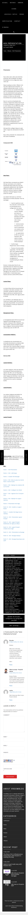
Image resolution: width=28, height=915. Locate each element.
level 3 (12, 580)
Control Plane (9, 565)
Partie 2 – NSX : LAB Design (10, 473)
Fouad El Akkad (9, 47)
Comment (6, 715)
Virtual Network (9, 607)
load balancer (9, 583)
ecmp (6, 571)
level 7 (17, 581)
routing (18, 601)
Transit (16, 606)
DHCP (13, 566)
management (17, 584)
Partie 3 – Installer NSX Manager (11, 476)
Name (5, 736)
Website (5, 752)
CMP (20, 562)
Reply (10, 664)
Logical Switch (9, 584)
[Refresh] (14, 760)
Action (14, 558)
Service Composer (10, 603)
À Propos (5, 27)
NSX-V (6, 595)
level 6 (12, 581)
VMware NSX (8, 612)
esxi (12, 572)
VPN (14, 612)
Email (5, 745)
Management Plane (10, 586)
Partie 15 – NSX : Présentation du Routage (13, 532)
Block (15, 562)
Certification (7, 21)
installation (11, 577)
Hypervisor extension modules (13, 575)
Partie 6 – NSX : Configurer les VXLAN (12, 490)
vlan (19, 611)
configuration (9, 563)
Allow (15, 560)
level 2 (7, 580)
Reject (19, 598)
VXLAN (17, 612)
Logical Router (18, 583)
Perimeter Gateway (10, 597)
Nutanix (13, 2)
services (18, 603)
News (5, 828)
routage (12, 601)
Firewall (16, 572)
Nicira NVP (8, 589)
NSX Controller (9, 591)
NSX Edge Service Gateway (12, 592)
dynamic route (9, 569)
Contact (17, 21)
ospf (13, 595)
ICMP (6, 577)
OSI (10, 595)
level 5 (7, 581)
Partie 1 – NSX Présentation (10, 469)
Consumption (17, 563)
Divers (14, 9)
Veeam (21, 14)
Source (7, 604)
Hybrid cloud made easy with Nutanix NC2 (12, 865)
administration (9, 560)
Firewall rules (9, 574)
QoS (15, 598)
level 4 (17, 580)
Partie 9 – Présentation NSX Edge (11, 503)
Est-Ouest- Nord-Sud (14, 571)
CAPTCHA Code (7, 768)
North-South (15, 589)
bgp (12, 562)
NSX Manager (8, 594)
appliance (7, 562)
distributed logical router (12, 568)
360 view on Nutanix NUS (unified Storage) (17, 874)
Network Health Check (17, 588)
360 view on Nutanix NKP (17, 885)
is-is (17, 577)
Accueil (5, 2)
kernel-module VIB (10, 578)
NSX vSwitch (16, 594)
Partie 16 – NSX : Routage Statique (11, 535)
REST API (7, 601)
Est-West (7, 572)
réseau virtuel (18, 600)
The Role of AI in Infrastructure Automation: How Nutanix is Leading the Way (13, 855)
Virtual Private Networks (12, 609)
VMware (20, 2)
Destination (8, 566)
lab (17, 578)
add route (20, 558)
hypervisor (17, 574)
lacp (20, 578)
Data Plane (17, 565)
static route (13, 604)
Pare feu (17, 595)
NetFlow (7, 588)
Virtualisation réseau (11, 611)
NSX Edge (17, 591)
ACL (10, 558)
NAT (17, 586)
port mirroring (9, 598)
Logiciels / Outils (10, 14)
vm (22, 611)
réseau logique (9, 600)
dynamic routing (18, 569)
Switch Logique (9, 606)
